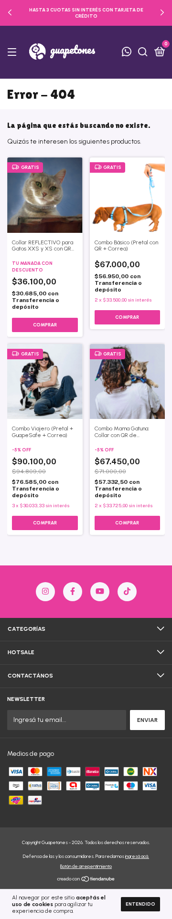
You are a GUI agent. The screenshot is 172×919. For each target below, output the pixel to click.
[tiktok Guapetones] (127, 591)
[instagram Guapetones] (45, 591)
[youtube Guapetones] (99, 591)
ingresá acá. (137, 856)
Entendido (140, 904)
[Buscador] (143, 52)
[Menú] (13, 52)
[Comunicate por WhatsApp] (126, 53)
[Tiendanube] (86, 880)
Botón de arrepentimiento (86, 866)
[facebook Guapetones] (72, 591)
